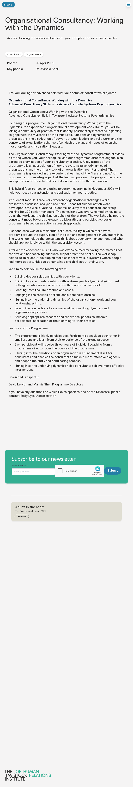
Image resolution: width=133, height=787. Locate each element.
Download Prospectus (24, 377)
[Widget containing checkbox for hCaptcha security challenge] (79, 471)
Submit (112, 470)
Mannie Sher (42, 384)
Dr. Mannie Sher (47, 69)
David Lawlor (18, 384)
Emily (24, 396)
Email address (20, 465)
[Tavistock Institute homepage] (66, 775)
